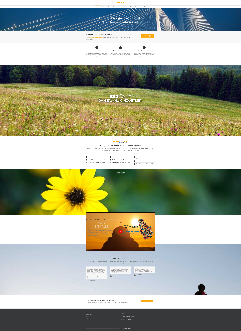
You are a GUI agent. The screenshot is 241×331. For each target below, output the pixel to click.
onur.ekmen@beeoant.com (129, 329)
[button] (144, 7)
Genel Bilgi (89, 329)
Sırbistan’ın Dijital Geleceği (127, 319)
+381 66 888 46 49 (127, 328)
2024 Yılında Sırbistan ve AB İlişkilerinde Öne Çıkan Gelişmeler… (133, 322)
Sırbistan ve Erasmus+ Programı (128, 316)
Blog (87, 327)
